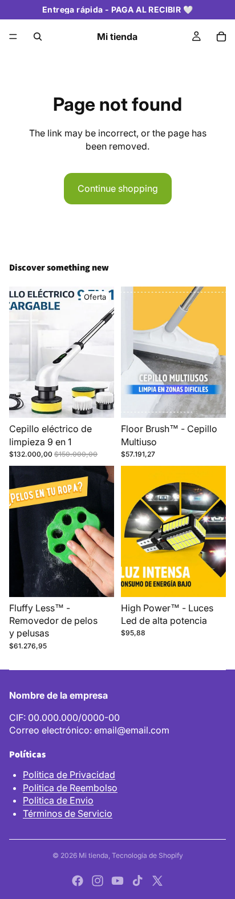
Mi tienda (93, 855)
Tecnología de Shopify (147, 855)
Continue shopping (118, 188)
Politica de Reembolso (70, 787)
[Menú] (13, 36)
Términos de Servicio (67, 813)
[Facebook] (77, 881)
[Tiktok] (137, 881)
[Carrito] (221, 36)
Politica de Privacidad (69, 774)
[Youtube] (117, 881)
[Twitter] (157, 881)
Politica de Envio (58, 800)
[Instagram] (97, 881)
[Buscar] (37, 36)
